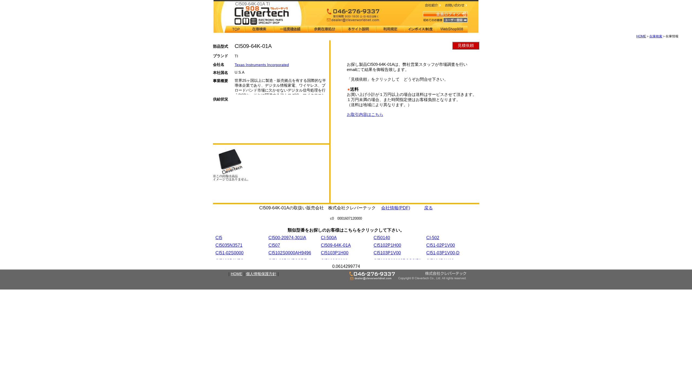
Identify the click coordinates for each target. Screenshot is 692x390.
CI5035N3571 (228, 245)
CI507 (274, 245)
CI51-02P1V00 (440, 245)
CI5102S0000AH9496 (289, 253)
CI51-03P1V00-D (443, 253)
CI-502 (432, 237)
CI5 (218, 237)
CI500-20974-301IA (287, 237)
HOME (641, 36)
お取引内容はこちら (365, 114)
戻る (428, 208)
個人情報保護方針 (261, 274)
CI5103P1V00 (387, 253)
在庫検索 (655, 36)
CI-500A (329, 237)
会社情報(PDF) (395, 208)
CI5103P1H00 (334, 253)
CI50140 (382, 237)
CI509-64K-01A (336, 245)
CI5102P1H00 (387, 245)
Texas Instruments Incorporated (262, 65)
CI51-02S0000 (229, 253)
